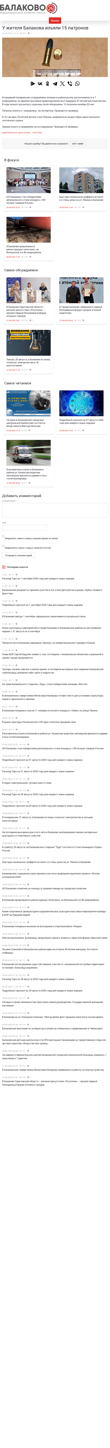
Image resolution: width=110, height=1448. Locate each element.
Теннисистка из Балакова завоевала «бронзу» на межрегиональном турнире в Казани (48, 642)
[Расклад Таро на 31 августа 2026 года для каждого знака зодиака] (28, 767)
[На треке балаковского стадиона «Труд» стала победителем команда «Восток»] (16, 680)
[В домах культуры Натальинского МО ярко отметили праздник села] (16, 718)
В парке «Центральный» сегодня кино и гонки (26, 782)
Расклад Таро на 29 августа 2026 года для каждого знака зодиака (38, 979)
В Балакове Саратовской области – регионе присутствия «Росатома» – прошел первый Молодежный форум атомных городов (26, 311)
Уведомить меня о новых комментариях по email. (31, 538)
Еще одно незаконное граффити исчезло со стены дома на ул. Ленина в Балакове (81, 198)
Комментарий (9, 500)
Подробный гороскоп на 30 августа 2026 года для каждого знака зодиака (42, 805)
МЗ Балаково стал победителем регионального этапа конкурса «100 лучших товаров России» (25, 199)
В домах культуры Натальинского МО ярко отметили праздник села (39, 721)
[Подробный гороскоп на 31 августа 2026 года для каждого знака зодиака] (28, 756)
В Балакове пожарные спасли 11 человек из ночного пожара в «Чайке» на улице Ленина (49, 710)
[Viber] (69, 83)
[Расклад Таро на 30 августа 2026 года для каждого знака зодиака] (28, 790)
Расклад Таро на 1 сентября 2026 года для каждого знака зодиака (38, 578)
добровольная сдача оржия (16, 132)
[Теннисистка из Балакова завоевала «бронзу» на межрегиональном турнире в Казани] (16, 639)
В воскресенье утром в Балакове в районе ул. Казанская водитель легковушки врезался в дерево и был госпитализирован (26, 474)
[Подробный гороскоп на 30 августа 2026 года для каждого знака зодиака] (28, 802)
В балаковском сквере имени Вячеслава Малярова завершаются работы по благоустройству (53, 1069)
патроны (38, 132)
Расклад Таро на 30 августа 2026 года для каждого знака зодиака (38, 794)
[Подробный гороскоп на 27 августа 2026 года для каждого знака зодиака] (81, 403)
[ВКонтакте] (40, 83)
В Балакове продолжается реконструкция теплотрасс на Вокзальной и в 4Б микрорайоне (23, 249)
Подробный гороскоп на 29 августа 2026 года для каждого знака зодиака (42, 990)
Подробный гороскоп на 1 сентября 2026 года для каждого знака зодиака (42, 604)
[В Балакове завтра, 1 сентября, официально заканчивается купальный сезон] (16, 612)
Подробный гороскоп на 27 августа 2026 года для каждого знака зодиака (81, 421)
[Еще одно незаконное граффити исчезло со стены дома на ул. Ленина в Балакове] (81, 180)
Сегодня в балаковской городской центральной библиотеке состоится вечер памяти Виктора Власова (25, 422)
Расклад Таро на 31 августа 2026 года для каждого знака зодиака (38, 771)
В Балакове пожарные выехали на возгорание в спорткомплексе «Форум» (42, 926)
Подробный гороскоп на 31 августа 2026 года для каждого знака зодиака (42, 759)
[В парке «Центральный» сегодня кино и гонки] (28, 779)
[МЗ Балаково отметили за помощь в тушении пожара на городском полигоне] (28, 884)
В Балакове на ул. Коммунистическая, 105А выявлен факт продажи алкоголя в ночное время (52, 1016)
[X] (62, 83)
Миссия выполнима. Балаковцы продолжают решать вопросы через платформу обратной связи (54, 937)
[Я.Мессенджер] (32, 83)
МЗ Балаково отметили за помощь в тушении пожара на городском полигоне (44, 888)
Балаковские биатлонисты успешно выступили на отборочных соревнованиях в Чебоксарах (52, 1028)
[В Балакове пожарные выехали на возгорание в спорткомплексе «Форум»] (28, 922)
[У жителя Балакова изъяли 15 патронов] (28, 33)
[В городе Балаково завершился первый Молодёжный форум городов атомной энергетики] (81, 290)
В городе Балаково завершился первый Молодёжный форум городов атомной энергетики (80, 309)
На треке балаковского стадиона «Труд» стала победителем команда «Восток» (45, 684)
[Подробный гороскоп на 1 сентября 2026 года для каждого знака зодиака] (16, 601)
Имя (4, 522)
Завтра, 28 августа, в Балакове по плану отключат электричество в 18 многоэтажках (28, 362)
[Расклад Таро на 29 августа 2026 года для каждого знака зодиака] (28, 975)
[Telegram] (55, 83)
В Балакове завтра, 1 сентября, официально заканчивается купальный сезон (44, 616)
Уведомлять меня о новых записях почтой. (28, 547)
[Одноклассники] (47, 83)
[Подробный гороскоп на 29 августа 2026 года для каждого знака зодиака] (28, 987)
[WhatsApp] (77, 83)
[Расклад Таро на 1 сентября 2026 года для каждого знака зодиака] (16, 574)
